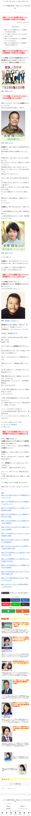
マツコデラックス (22, 808)
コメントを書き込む (15, 783)
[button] (25, 604)
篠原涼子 (22, 806)
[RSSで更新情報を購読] (22, 611)
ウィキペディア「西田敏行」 (9, 424)
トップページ (8, 804)
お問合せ (8, 806)
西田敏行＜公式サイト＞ (12, 320)
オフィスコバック (15, 329)
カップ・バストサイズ (15, 811)
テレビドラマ (6, 592)
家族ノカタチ (9, 91)
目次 (13, 26)
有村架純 (8, 808)
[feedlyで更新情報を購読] (8, 611)
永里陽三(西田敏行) (24, 592)
